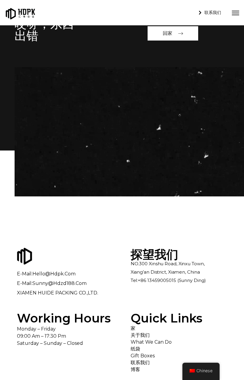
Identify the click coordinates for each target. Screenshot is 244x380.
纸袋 (135, 349)
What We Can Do (151, 342)
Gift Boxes (143, 356)
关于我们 (140, 335)
